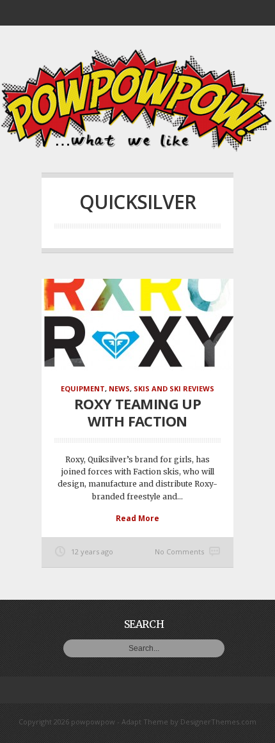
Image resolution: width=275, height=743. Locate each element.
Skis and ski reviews (174, 388)
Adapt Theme (145, 721)
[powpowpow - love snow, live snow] (137, 149)
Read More (137, 518)
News (119, 388)
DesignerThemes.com (218, 721)
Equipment (83, 388)
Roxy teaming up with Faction (137, 412)
